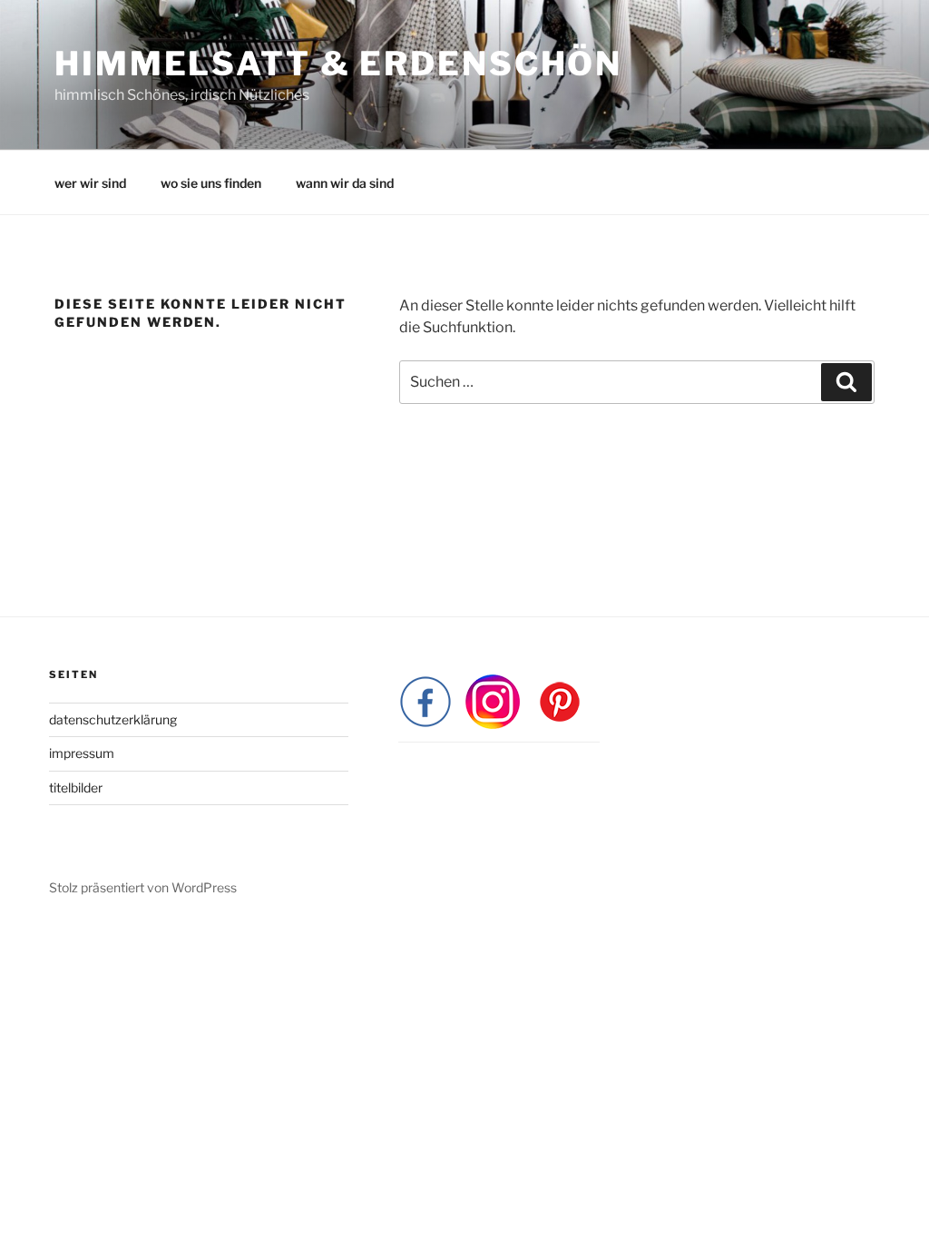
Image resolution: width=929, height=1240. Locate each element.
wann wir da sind (345, 183)
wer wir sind (90, 183)
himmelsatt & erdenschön (338, 64)
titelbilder (76, 787)
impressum (81, 753)
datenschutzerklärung (113, 719)
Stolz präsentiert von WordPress (143, 887)
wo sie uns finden (211, 183)
